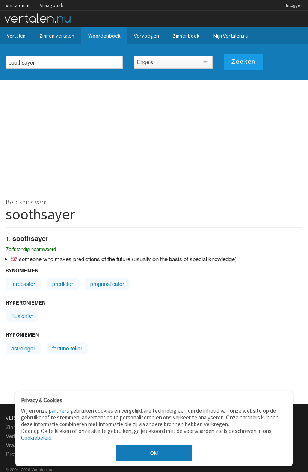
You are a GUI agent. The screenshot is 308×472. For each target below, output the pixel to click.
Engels (145, 62)
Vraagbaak (51, 5)
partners (59, 410)
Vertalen (16, 35)
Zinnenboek (186, 35)
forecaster (23, 283)
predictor (62, 283)
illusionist (22, 316)
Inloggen (294, 5)
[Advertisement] (154, 136)
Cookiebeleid (36, 437)
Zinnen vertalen (56, 35)
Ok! (154, 452)
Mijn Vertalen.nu (230, 35)
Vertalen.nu (18, 5)
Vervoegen (146, 35)
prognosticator (107, 283)
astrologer (23, 348)
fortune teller (67, 348)
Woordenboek (104, 35)
